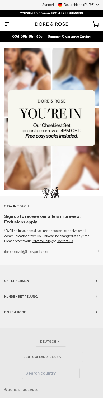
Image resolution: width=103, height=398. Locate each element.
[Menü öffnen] (12, 24)
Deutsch (48, 341)
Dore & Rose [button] (15, 312)
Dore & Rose (19, 389)
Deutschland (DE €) (40, 357)
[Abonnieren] (94, 251)
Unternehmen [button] (16, 280)
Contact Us (65, 241)
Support (48, 4)
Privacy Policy (42, 241)
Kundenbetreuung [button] (21, 296)
